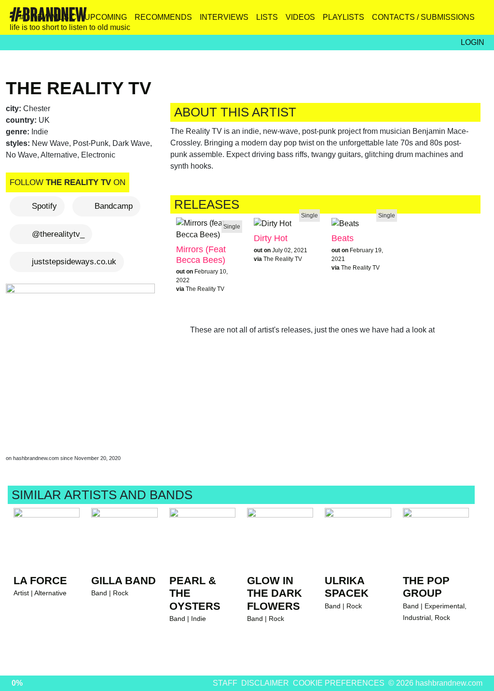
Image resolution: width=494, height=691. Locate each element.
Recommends (163, 17)
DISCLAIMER (265, 683)
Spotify (44, 206)
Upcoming (105, 17)
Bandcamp (114, 206)
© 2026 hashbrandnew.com (435, 683)
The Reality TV (78, 88)
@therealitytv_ (58, 234)
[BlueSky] (413, 21)
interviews (224, 17)
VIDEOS (300, 17)
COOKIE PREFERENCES (338, 683)
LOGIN (472, 42)
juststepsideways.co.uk (74, 261)
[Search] (475, 21)
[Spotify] (455, 21)
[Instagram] (392, 21)
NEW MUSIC (54, 17)
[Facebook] (434, 21)
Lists (267, 17)
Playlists (343, 17)
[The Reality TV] (82, 360)
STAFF (225, 683)
